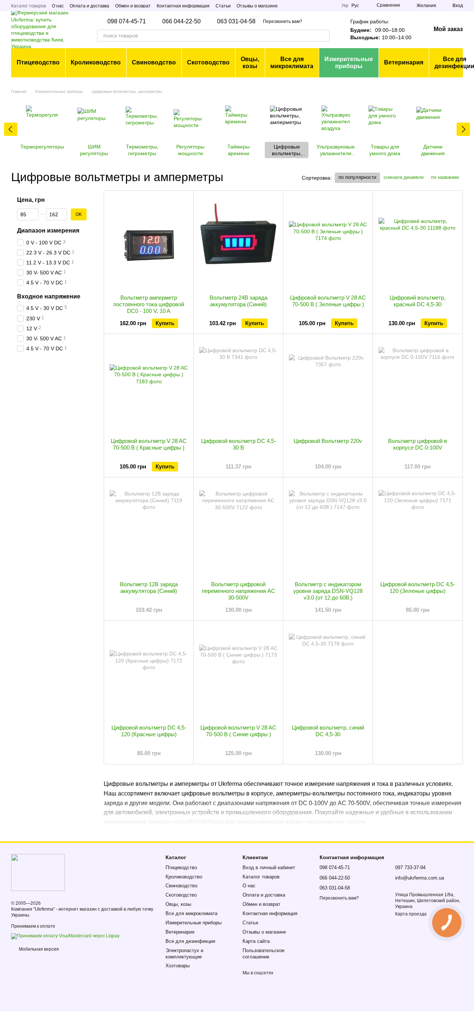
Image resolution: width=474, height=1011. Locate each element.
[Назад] (10, 129)
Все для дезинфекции (190, 941)
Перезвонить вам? (282, 21)
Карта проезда (411, 914)
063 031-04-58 (236, 21)
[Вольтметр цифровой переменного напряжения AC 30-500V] (238, 529)
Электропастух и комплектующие (184, 954)
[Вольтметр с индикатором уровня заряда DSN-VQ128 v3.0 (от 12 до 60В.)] (328, 529)
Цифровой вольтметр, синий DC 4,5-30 (328, 730)
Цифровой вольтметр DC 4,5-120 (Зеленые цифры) (417, 587)
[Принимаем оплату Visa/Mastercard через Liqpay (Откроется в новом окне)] (65, 935)
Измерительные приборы (348, 62)
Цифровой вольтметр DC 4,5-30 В (238, 444)
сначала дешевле (404, 177)
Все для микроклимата (291, 62)
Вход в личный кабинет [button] (269, 867)
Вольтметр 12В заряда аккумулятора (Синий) (149, 587)
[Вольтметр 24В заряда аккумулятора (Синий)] (238, 242)
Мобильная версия (38, 949)
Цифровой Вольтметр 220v (328, 441)
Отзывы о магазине (257, 6)
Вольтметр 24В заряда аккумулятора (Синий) (238, 300)
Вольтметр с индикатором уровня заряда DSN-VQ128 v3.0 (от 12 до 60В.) (328, 591)
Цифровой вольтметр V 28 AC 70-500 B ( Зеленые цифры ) (328, 300)
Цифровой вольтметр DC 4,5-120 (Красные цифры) (148, 730)
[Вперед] (463, 129)
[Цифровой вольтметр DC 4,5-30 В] (238, 386)
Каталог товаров (28, 6)
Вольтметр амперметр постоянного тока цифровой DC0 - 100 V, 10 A (148, 304)
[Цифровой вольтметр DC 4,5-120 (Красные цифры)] (149, 672)
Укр (344, 5)
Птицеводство (38, 62)
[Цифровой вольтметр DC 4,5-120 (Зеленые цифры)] (417, 529)
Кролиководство (96, 62)
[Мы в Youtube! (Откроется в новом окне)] (331, 6)
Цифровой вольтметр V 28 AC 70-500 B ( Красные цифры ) (149, 444)
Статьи (223, 6)
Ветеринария (403, 62)
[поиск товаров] (324, 35)
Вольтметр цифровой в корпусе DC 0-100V (417, 444)
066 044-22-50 (181, 21)
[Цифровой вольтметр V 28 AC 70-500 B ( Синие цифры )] (238, 672)
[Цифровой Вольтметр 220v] (328, 386)
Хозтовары (178, 965)
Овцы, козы (250, 62)
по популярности (357, 177)
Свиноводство (154, 62)
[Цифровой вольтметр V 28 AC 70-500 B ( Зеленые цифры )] (328, 242)
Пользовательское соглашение (263, 954)
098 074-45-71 (126, 21)
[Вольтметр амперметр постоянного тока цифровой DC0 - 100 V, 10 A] (149, 242)
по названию (445, 177)
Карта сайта (256, 941)
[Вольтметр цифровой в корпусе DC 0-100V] (417, 386)
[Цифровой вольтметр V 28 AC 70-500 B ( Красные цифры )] (149, 386)
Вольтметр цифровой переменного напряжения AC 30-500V (238, 591)
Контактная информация (183, 6)
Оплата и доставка (89, 6)
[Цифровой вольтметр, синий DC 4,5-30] (328, 672)
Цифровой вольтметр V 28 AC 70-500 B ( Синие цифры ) (238, 730)
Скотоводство (208, 62)
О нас (58, 6)
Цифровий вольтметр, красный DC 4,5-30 (417, 300)
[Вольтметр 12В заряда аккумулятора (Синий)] (149, 529)
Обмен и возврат (133, 6)
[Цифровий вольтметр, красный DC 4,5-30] (417, 242)
